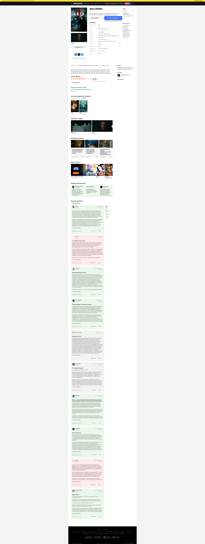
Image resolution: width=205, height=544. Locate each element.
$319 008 (99, 42)
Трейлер (72, 42)
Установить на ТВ (100, 3)
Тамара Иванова (107, 41)
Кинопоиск (79, 543)
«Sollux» (103, 50)
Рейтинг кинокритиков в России (78, 87)
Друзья (119, 65)
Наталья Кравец (78, 490)
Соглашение (83, 531)
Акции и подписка (110, 533)
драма (99, 28)
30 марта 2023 (100, 48)
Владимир (77, 428)
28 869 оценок (125, 10)
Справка (100, 531)
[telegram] (82, 54)
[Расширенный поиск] (120, 3)
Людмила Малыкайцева (126, 30)
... (102, 44)
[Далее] (113, 126)
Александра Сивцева (126, 35)
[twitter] (79, 54)
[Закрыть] (121, 17)
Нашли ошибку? (76, 58)
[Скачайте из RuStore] (116, 537)
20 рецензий (125, 12)
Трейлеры (92, 65)
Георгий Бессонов (126, 27)
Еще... (108, 65)
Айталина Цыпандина (126, 32)
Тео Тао (99, 39)
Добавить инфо (82, 58)
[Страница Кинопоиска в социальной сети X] (101, 529)
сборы (120, 42)
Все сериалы (129, 531)
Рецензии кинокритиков (78, 183)
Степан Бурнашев (101, 32)
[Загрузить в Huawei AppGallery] (107, 537)
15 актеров (124, 38)
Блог (104, 531)
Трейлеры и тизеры (76, 118)
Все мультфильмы (85, 533)
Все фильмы (123, 531)
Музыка (102, 543)
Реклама (78, 531)
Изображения (86, 65)
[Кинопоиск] (77, 3)
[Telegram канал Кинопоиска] (103, 529)
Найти (122, 3)
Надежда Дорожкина (115, 35)
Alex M (76, 206)
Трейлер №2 (73, 132)
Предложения (116, 531)
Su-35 (76, 236)
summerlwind (78, 363)
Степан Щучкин (78, 300)
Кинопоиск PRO (109, 531)
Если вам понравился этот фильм (80, 96)
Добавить (84, 98)
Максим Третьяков (101, 41)
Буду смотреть (95, 17)
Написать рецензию (76, 82)
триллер (102, 28)
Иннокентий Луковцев (126, 25)
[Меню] (71, 3)
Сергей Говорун (103, 39)
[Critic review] (78, 191)
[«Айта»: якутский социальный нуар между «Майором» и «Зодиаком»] (92, 149)
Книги (109, 543)
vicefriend (77, 268)
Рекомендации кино (102, 533)
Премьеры (81, 65)
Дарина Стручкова (126, 36)
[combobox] (112, 3)
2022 (99, 24)
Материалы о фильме (77, 138)
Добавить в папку (79, 47)
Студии (96, 65)
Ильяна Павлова (125, 29)
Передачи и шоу (93, 533)
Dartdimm (77, 395)
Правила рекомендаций (92, 531)
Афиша (106, 543)
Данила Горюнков (101, 37)
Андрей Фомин (125, 26)
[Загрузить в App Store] (89, 537)
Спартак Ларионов (126, 31)
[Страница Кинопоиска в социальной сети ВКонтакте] (98, 529)
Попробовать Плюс (127, 3)
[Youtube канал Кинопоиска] (106, 529)
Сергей (76, 460)
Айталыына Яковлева (126, 34)
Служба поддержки (119, 533)
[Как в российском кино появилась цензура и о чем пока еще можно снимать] (78, 149)
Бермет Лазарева (113, 41)
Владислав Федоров (107, 35)
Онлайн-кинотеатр (90, 3)
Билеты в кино (75, 162)
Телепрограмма (97, 543)
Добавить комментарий (77, 231)
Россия (99, 26)
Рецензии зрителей (76, 201)
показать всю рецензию (76, 227)
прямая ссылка (100, 207)
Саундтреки (120, 79)
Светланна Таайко (107, 33)
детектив (105, 28)
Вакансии (73, 531)
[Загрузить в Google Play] (98, 537)
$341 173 (99, 46)
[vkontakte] (75, 54)
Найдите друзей (120, 67)
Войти (133, 3)
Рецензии (104, 65)
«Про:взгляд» (105, 48)
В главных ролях (126, 23)
